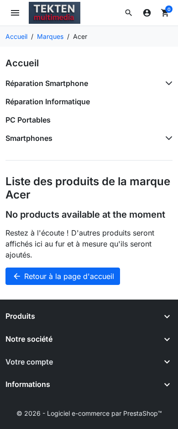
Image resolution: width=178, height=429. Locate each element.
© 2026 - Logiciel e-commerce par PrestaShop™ (89, 413)
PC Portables (28, 119)
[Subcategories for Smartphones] (167, 138)
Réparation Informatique (47, 101)
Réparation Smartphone (46, 83)
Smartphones (28, 138)
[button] (128, 12)
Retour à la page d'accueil (63, 276)
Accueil (22, 63)
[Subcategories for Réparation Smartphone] (167, 83)
